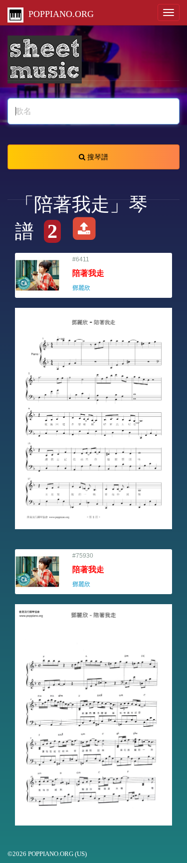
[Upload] (84, 231)
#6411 (88, 273)
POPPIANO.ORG (58, 14)
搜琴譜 (96, 157)
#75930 (88, 570)
